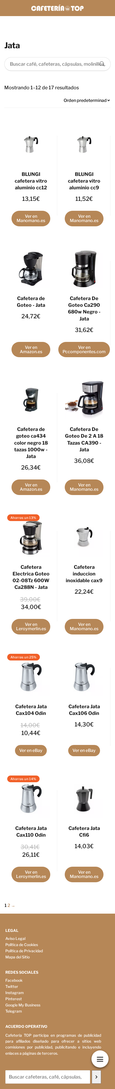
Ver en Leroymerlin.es (31, 626)
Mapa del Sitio (17, 957)
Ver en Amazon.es (31, 349)
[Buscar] (100, 62)
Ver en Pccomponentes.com (84, 349)
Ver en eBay (31, 750)
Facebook (13, 980)
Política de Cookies (21, 944)
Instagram (14, 992)
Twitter (11, 986)
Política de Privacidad (24, 950)
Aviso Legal (15, 938)
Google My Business (22, 1005)
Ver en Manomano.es (31, 218)
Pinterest (13, 998)
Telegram (13, 1011)
